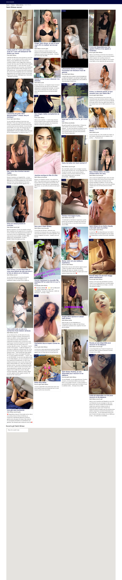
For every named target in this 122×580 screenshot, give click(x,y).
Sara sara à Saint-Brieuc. (43, 226)
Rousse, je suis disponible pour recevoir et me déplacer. (100, 344)
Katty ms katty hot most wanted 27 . (74, 164)
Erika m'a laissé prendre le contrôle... (16, 224)
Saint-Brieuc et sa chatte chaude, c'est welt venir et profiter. (101, 227)
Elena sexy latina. (40, 382)
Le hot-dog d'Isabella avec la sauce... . (99, 129)
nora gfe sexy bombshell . (16, 410)
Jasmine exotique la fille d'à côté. (46, 175)
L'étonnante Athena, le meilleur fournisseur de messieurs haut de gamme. (73, 70)
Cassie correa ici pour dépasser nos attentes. (47, 80)
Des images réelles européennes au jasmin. (46, 115)
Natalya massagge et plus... (71, 216)
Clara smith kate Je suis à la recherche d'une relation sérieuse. (19, 330)
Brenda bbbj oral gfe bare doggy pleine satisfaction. (100, 276)
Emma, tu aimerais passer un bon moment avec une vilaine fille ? (101, 92)
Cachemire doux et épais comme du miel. (47, 344)
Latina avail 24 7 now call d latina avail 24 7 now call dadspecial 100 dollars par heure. (19, 51)
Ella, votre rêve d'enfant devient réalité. (18, 172)
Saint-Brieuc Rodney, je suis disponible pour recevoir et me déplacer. (72, 373)
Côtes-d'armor (19, 5)
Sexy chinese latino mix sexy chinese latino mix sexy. (99, 172)
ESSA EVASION (10, 2)
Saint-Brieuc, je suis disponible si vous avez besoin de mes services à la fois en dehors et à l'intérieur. (19, 271)
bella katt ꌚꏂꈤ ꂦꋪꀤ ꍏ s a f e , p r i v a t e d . (74, 120)
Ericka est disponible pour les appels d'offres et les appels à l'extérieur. (100, 48)
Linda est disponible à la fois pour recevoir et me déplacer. (101, 396)
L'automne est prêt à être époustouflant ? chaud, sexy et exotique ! (18, 115)
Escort (8, 5)
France (13, 5)
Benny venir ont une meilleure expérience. (72, 262)
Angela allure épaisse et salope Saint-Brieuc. (73, 317)
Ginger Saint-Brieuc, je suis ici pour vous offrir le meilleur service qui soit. (46, 45)
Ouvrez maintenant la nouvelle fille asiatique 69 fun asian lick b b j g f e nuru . (47, 282)
